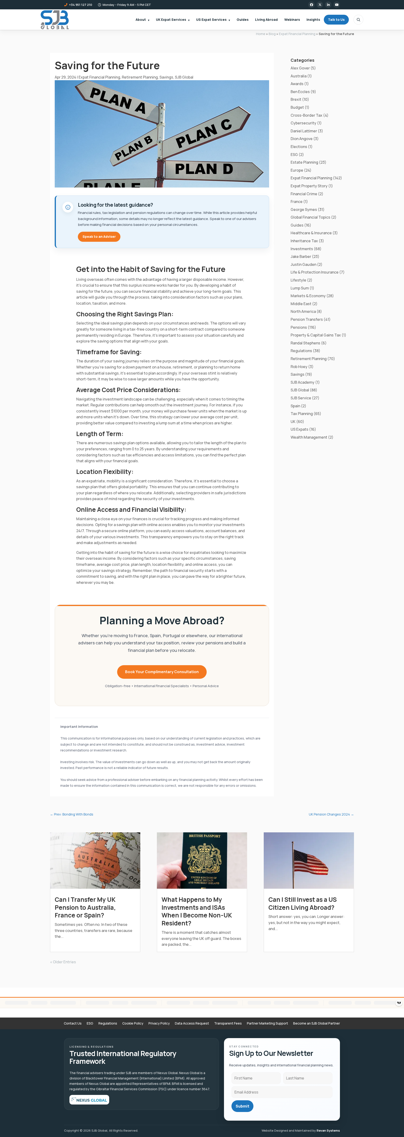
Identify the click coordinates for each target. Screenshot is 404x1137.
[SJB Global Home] (55, 19)
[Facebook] (311, 4)
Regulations (301, 350)
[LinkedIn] (328, 4)
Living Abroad (266, 19)
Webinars (292, 19)
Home (260, 34)
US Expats (299, 429)
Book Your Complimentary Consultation (162, 671)
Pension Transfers (307, 319)
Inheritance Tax (304, 240)
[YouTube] (336, 4)
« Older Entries (63, 961)
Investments (302, 248)
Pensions (299, 327)
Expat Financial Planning (297, 34)
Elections (299, 146)
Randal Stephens (305, 343)
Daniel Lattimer (304, 131)
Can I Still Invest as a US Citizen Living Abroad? (302, 903)
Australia (299, 76)
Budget (297, 107)
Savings (166, 77)
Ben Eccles (300, 91)
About (141, 19)
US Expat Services (211, 19)
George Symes (304, 209)
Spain (295, 405)
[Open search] (358, 20)
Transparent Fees (228, 1023)
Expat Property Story (309, 185)
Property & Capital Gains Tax (316, 335)
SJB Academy (302, 382)
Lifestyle (298, 280)
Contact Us (73, 1023)
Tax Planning (302, 413)
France (297, 201)
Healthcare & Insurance (311, 232)
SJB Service (301, 398)
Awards (297, 83)
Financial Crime (304, 193)
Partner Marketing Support (267, 1023)
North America (303, 311)
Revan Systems (328, 1130)
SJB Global (184, 77)
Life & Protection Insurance (315, 272)
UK (293, 421)
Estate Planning (304, 162)
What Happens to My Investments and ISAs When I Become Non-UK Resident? (197, 911)
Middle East (301, 303)
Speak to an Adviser (99, 236)
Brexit (296, 99)
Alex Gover (300, 68)
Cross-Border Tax (306, 115)
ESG (294, 154)
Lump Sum (300, 288)
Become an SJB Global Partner (316, 1023)
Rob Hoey (299, 366)
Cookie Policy (132, 1023)
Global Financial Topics (310, 217)
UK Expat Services (171, 19)
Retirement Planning (140, 77)
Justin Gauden (303, 264)
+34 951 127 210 (80, 4)
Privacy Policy (159, 1023)
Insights (313, 19)
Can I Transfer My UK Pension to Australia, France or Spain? (85, 907)
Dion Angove (302, 138)
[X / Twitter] (320, 4)
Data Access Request (192, 1023)
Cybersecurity (303, 123)
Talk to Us (336, 19)
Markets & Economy (308, 295)
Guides (243, 19)
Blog (272, 34)
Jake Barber (301, 256)
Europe (297, 170)
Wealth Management (309, 437)
